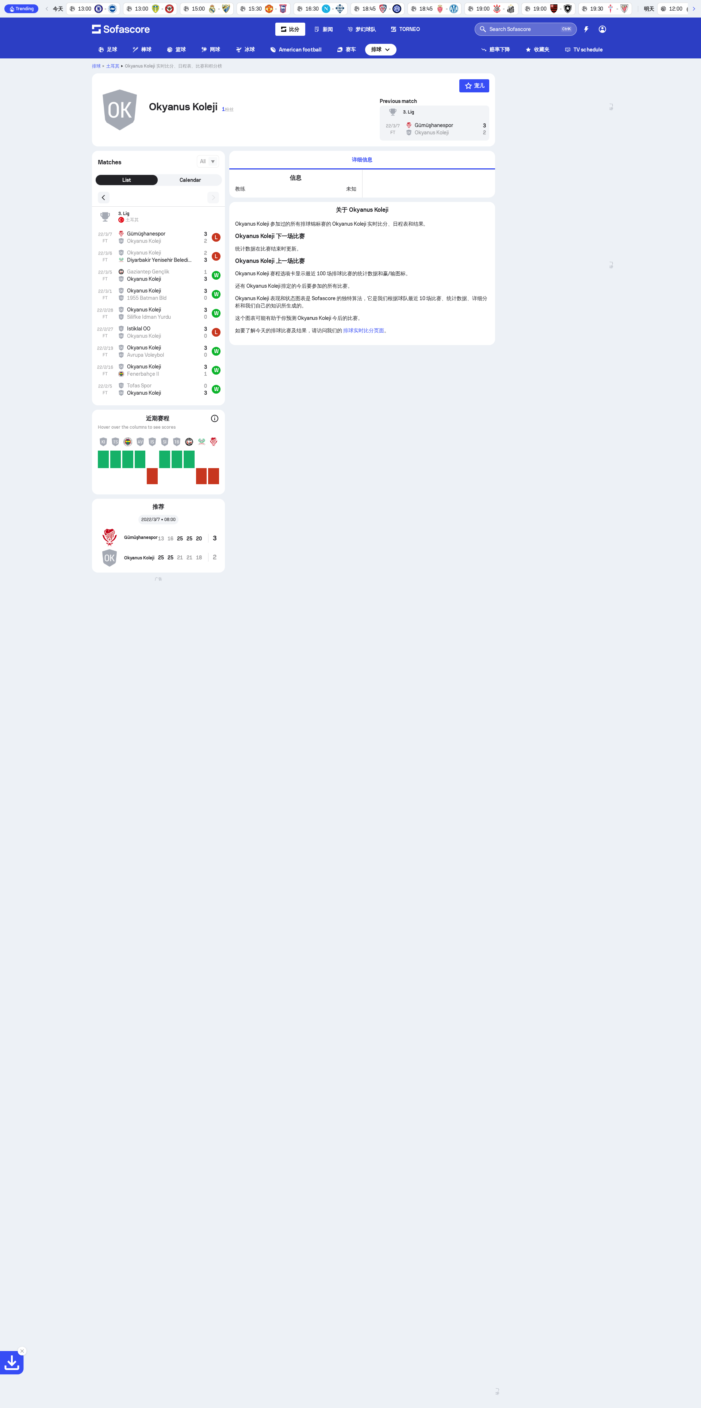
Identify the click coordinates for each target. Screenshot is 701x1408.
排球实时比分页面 (363, 330)
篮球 (181, 49)
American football (300, 50)
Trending (25, 8)
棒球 (146, 49)
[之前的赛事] (47, 9)
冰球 (250, 49)
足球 (112, 49)
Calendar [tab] (190, 180)
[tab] (362, 160)
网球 (215, 49)
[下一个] (694, 9)
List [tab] (126, 180)
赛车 (351, 49)
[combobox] (208, 161)
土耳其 (112, 66)
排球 (376, 49)
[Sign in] (602, 29)
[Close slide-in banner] (22, 1351)
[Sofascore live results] (121, 29)
